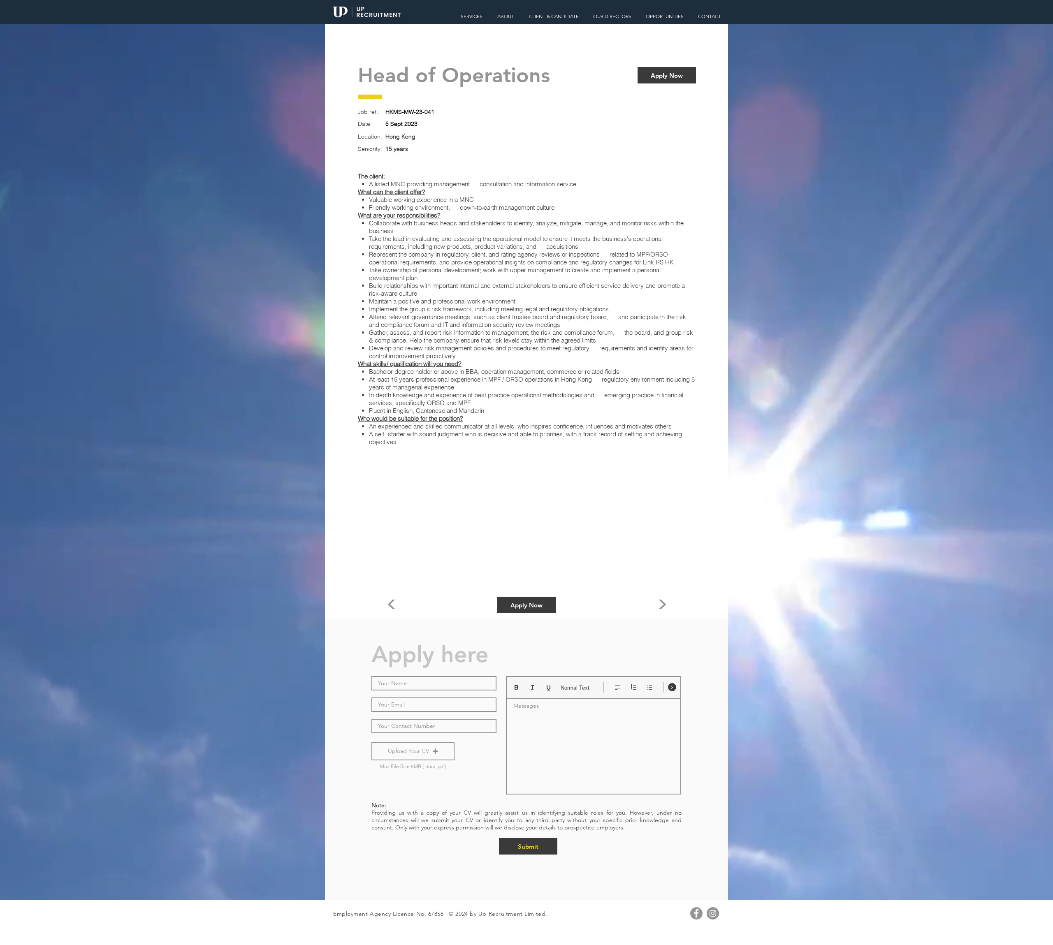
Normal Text (575, 688)
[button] (413, 751)
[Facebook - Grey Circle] (696, 913)
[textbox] (593, 743)
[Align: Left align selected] (618, 687)
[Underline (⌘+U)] (548, 687)
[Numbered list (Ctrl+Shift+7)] (634, 687)
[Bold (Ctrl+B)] (516, 687)
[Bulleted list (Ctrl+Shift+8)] (650, 687)
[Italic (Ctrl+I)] (532, 687)
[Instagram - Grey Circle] (713, 913)
